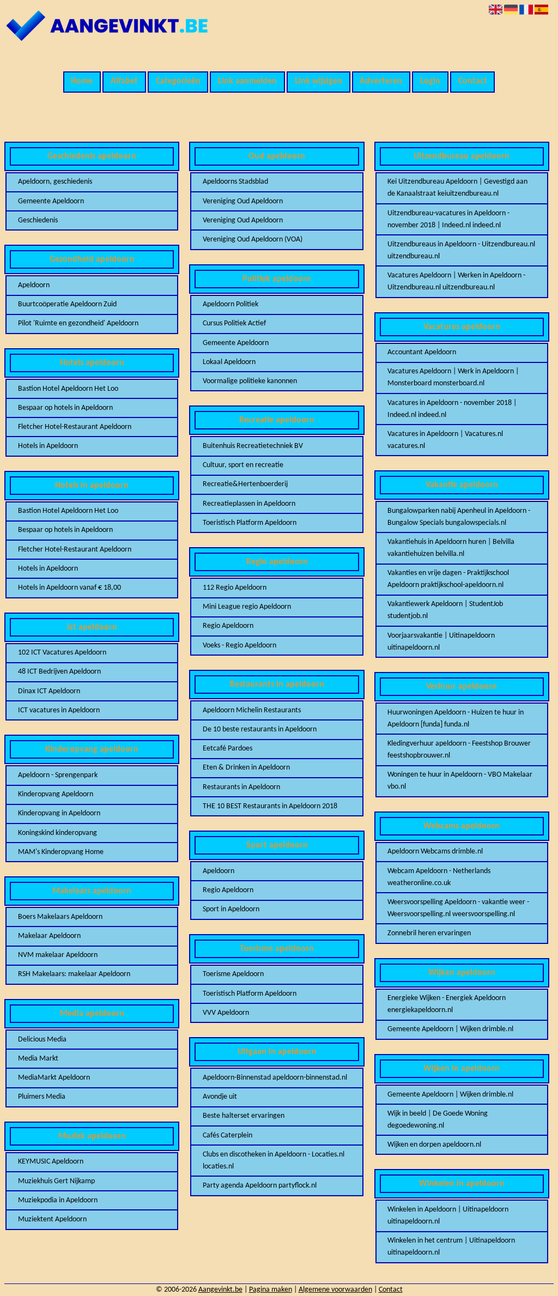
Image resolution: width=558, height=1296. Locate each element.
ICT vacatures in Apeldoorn (59, 710)
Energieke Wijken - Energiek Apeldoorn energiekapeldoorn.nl (446, 1004)
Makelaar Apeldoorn (49, 936)
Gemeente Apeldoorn (51, 201)
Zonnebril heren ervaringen (429, 933)
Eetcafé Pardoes (227, 748)
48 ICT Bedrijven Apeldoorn (59, 672)
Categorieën (178, 81)
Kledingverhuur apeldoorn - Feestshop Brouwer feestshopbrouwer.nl (459, 750)
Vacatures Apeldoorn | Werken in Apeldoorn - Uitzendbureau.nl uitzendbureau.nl (456, 281)
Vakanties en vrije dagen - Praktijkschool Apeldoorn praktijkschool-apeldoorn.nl (448, 579)
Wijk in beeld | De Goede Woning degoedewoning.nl (437, 1120)
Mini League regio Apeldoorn (247, 607)
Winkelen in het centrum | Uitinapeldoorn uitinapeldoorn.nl (451, 1247)
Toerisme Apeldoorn (233, 974)
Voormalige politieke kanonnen (250, 381)
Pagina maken (270, 1290)
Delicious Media (42, 1039)
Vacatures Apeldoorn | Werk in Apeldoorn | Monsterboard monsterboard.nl (453, 377)
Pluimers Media (41, 1097)
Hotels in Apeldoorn (48, 446)
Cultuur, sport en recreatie (243, 465)
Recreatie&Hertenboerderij (245, 484)
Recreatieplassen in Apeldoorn (249, 504)
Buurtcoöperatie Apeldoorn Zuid (67, 304)
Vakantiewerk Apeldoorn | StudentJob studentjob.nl (445, 610)
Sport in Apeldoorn (231, 909)
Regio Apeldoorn (228, 626)
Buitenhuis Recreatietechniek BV (253, 446)
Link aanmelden (247, 81)
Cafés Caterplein (227, 1135)
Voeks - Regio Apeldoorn (239, 645)
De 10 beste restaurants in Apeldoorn (260, 729)
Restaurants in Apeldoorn (241, 787)
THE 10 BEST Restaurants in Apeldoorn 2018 (270, 806)
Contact (472, 81)
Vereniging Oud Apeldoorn (243, 201)
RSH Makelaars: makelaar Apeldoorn (74, 974)
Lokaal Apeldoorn (229, 362)
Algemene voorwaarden (335, 1290)
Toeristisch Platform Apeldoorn (249, 523)
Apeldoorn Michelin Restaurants (252, 710)
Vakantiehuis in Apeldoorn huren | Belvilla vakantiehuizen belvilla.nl (450, 548)
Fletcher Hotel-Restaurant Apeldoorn (74, 427)
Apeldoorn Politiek (230, 304)
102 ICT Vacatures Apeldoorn (62, 653)
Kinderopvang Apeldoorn (55, 794)
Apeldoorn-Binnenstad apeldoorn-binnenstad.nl (275, 1078)
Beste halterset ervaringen (243, 1116)
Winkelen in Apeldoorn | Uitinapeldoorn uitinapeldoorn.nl (447, 1216)
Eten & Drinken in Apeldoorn (246, 768)
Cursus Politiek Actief (234, 323)
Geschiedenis (38, 220)
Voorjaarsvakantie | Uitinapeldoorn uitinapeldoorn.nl (441, 642)
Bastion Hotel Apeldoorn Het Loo (68, 389)
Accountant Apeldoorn (421, 352)
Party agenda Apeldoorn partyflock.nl (260, 1186)
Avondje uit (220, 1097)
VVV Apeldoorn (226, 1013)
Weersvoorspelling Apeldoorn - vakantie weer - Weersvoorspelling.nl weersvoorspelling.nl (458, 908)
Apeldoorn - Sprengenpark (58, 775)
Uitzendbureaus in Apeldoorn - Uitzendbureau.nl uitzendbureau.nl (461, 250)
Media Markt (38, 1059)
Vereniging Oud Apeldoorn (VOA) (252, 239)
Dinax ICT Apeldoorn (49, 691)
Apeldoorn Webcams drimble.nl (435, 851)
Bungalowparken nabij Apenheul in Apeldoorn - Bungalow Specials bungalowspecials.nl (458, 517)
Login (430, 81)
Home (82, 81)
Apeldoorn (34, 285)
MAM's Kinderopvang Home (61, 852)
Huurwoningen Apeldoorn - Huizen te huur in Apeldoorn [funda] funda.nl (455, 718)
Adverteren (381, 81)
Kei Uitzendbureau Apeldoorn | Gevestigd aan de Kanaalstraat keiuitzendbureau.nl (457, 188)
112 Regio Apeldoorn (234, 588)
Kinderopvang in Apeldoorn (59, 813)
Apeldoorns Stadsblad (235, 182)
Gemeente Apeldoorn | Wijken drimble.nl (450, 1029)
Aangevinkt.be (220, 1290)
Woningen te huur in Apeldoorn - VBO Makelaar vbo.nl (459, 781)
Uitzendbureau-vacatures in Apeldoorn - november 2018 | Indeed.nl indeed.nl (448, 219)
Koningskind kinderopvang (57, 833)
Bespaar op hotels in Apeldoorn (65, 408)
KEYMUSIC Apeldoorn (50, 1162)
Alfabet (124, 81)
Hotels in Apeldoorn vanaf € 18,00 (69, 588)
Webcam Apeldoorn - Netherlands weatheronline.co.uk (438, 877)
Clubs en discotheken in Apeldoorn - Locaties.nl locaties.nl (273, 1160)
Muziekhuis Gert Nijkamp (56, 1181)
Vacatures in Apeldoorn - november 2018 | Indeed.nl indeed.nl (452, 409)
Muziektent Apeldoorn (52, 1219)
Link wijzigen (318, 81)
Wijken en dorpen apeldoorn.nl (434, 1145)
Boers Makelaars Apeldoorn (60, 917)
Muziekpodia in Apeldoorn (58, 1200)
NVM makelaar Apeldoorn (58, 955)
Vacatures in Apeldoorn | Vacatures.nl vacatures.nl (445, 440)
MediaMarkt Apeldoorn (54, 1078)
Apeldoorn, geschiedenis (55, 182)
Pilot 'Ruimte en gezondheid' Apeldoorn (78, 323)
